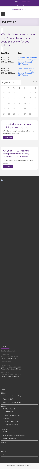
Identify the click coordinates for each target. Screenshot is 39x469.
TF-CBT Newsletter (9, 438)
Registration (9, 412)
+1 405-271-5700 (25, 2)
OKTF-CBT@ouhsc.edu (8, 358)
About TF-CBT (8, 399)
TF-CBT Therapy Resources (12, 432)
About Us (4, 442)
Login (23, 5)
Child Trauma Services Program (13, 396)
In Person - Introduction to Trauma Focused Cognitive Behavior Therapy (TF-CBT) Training (27, 61)
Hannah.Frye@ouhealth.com (10, 376)
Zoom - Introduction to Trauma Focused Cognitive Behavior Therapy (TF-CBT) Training (27, 72)
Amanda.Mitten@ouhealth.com (11, 369)
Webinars (6, 419)
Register (18, 5)
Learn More (8, 137)
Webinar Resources (11, 425)
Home (3, 390)
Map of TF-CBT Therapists (12, 402)
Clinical (3, 393)
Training (3, 406)
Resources (4, 429)
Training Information (9, 409)
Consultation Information (11, 415)
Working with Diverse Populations (14, 435)
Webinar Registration (12, 421)
